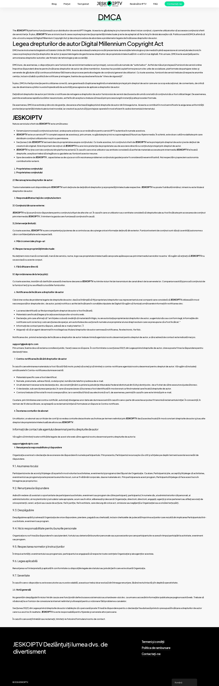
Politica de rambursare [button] (156, 648)
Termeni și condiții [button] (153, 641)
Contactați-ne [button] (151, 654)
